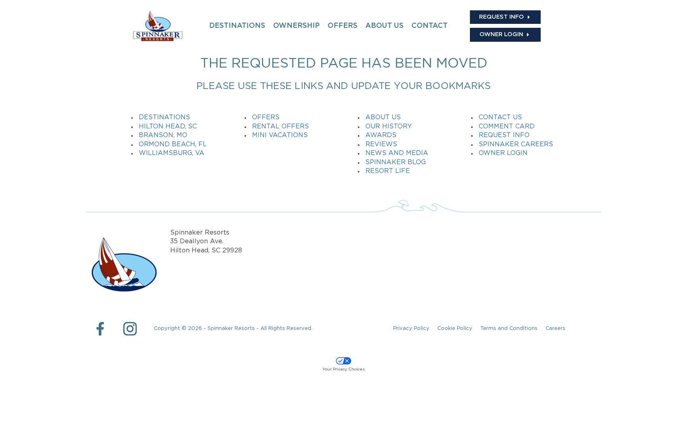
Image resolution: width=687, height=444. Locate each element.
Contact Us (500, 117)
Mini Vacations (280, 135)
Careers (555, 328)
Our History (388, 127)
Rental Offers (280, 127)
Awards (380, 135)
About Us (383, 117)
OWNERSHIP (296, 26)
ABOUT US (384, 26)
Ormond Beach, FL (173, 144)
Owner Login (503, 153)
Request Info (504, 135)
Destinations (164, 117)
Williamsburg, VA (171, 153)
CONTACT (429, 26)
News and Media (396, 153)
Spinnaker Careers (516, 144)
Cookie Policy (454, 328)
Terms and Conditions (509, 328)
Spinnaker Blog (395, 162)
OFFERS (342, 26)
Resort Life (387, 171)
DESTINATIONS (237, 26)
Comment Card (507, 127)
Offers (265, 117)
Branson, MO (163, 135)
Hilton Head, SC (168, 127)
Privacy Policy (411, 328)
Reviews (381, 144)
